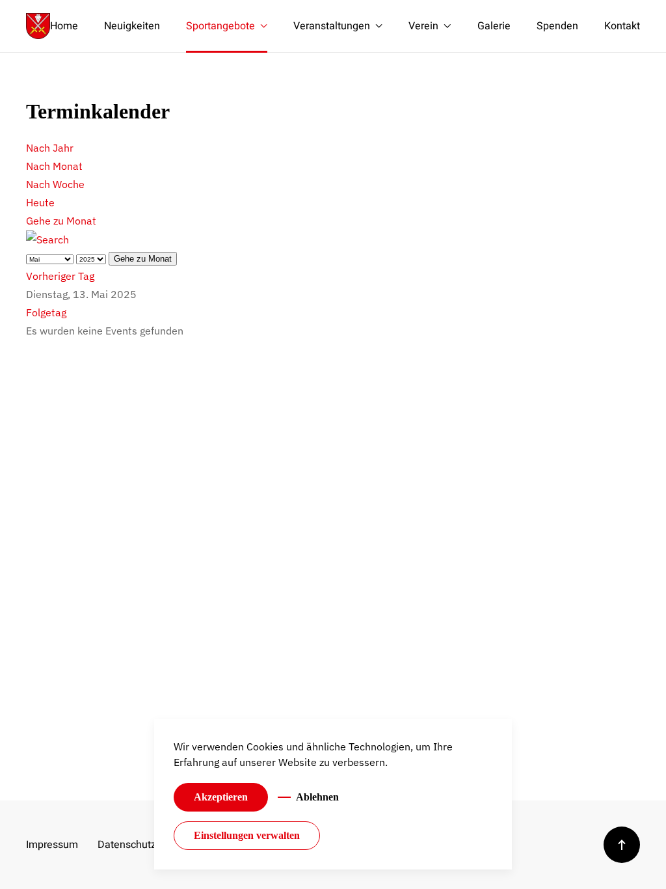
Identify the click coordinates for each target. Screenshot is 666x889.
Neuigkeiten (132, 26)
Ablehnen (317, 796)
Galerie (494, 26)
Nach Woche (55, 184)
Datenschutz (124, 845)
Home (64, 26)
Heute (40, 202)
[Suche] (47, 238)
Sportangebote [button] (220, 26)
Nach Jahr (49, 147)
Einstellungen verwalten (247, 835)
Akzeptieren (221, 796)
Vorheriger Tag (60, 275)
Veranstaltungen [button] (331, 26)
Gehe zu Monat (61, 220)
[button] (622, 845)
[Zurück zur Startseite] (38, 26)
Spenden (557, 26)
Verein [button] (423, 26)
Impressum (52, 845)
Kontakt (622, 26)
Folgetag (46, 312)
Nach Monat (54, 165)
